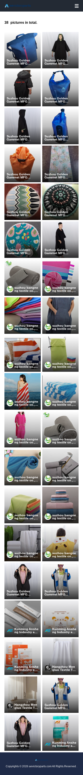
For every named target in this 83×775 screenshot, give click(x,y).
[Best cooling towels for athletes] (22, 467)
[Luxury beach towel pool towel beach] (22, 391)
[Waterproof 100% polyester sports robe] (22, 88)
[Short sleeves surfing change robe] (22, 126)
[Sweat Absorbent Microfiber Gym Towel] (22, 505)
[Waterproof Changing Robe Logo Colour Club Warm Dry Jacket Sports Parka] (60, 581)
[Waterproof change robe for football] (60, 50)
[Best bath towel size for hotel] (60, 505)
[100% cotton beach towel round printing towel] (22, 202)
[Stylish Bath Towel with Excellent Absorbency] (60, 657)
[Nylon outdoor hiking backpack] (22, 164)
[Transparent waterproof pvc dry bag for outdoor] (60, 126)
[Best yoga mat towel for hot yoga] (60, 429)
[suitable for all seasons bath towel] (22, 694)
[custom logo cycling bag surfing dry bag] (22, 50)
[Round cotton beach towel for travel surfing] (22, 239)
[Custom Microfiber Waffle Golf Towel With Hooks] (60, 467)
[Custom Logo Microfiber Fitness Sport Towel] (60, 353)
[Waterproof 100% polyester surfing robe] (60, 239)
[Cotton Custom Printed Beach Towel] (60, 391)
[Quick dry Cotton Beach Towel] (22, 353)
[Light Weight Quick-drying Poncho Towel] (60, 315)
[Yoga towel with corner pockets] (22, 277)
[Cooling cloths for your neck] (22, 315)
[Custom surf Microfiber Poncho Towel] (22, 429)
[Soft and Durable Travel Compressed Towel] (22, 657)
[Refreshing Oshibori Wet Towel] (22, 619)
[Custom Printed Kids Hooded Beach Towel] (60, 543)
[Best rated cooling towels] (60, 277)
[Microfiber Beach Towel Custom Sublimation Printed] (60, 202)
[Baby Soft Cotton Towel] (60, 619)
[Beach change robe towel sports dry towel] (60, 164)
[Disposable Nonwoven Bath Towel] (60, 732)
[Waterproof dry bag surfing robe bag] (60, 88)
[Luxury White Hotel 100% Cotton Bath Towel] (22, 543)
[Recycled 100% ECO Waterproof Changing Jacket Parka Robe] (22, 581)
